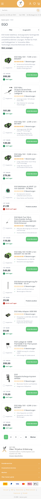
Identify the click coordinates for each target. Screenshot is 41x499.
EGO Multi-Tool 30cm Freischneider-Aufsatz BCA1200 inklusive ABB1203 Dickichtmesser (25, 220)
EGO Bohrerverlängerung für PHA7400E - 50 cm (26, 283)
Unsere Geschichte (16, 456)
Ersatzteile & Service (9, 468)
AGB (12, 490)
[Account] (30, 4)
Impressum (17, 493)
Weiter (33, 437)
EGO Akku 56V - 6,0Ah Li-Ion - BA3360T (25, 406)
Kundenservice (7, 463)
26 (26, 437)
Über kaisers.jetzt (8, 477)
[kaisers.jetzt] (20, 4)
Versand (5, 490)
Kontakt (25, 493)
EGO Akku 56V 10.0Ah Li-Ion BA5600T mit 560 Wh (25, 253)
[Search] (38, 10)
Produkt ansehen (31, 206)
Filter (10, 30)
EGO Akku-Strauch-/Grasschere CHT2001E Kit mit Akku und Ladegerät (25, 90)
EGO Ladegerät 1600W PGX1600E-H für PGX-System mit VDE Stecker (25, 344)
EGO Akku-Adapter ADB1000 (25, 311)
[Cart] (39, 4)
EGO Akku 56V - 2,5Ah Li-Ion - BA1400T (25, 123)
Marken (4, 472)
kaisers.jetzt (5, 20)
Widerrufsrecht (30, 490)
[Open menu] (2, 4)
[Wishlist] (34, 4)
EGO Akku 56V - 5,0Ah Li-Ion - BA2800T (25, 155)
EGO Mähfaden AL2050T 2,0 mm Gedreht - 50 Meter (25, 187)
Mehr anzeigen (7, 48)
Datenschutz (20, 490)
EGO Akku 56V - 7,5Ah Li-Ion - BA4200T (25, 58)
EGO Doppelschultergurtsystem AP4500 (25, 376)
